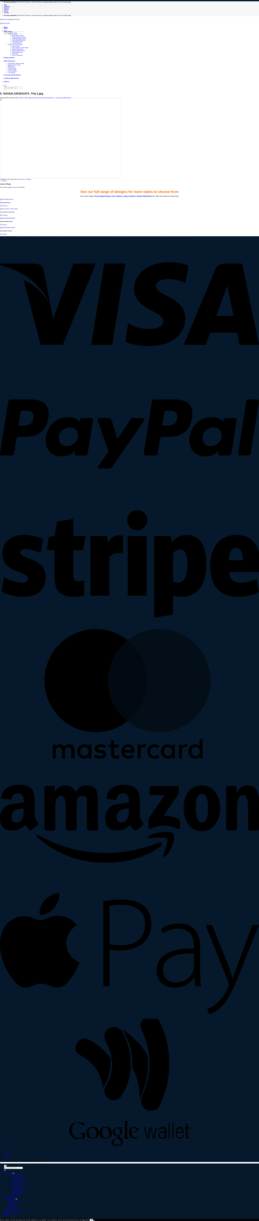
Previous (3, 181)
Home (6, 28)
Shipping (7, 6)
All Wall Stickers (17, 43)
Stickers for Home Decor (15, 44)
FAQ (5, 5)
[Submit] (5, 34)
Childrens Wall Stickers (11, 78)
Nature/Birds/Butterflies (19, 40)
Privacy (6, 9)
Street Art (15, 53)
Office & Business (9, 61)
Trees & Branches (17, 55)
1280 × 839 (23, 98)
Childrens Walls (12, 34)
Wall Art (6, 81)
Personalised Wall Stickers (12, 75)
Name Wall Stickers (18, 35)
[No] (94, 1220)
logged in (10, 187)
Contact (6, 12)
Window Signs (12, 68)
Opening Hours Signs (14, 65)
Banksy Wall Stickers (18, 50)
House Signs (16, 46)
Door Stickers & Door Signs (20, 47)
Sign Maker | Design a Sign (16, 63)
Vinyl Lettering (12, 71)
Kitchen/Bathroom (17, 52)
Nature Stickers (130, 196)
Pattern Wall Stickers (145, 196)
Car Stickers (11, 72)
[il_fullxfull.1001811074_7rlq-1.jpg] (60, 178)
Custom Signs (12, 69)
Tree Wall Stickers (17, 41)
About (6, 11)
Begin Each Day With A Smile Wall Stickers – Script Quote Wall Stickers (50, 98)
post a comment (26, 179)
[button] (7, 1215)
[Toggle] (13, 1173)
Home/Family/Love (17, 49)
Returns (6, 8)
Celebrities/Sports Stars (19, 38)
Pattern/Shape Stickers (19, 37)
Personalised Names (103, 196)
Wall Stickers (8, 31)
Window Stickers (9, 57)
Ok (91, 1220)
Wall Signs (11, 66)
